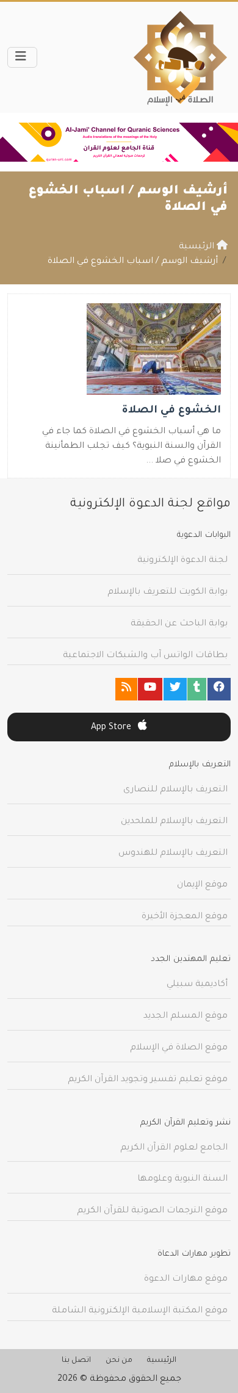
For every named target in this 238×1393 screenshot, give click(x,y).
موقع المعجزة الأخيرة (185, 917)
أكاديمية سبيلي (197, 985)
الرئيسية (161, 1360)
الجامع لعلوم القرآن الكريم (174, 1148)
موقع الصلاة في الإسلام (179, 1048)
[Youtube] (150, 689)
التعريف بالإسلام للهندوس (173, 853)
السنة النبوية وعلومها (182, 1179)
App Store (112, 728)
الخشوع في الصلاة (171, 411)
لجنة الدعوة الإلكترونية (182, 561)
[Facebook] (219, 689)
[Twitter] (175, 689)
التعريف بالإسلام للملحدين (174, 822)
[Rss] (126, 689)
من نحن (119, 1360)
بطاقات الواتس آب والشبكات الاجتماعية (145, 656)
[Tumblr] (196, 689)
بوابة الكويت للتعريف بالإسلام (167, 592)
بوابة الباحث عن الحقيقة (179, 624)
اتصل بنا (76, 1360)
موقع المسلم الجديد (185, 1016)
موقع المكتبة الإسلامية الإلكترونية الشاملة (140, 1311)
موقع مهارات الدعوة (186, 1279)
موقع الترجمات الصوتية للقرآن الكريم (152, 1211)
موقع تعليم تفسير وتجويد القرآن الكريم (148, 1080)
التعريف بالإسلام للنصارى (175, 790)
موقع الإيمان (202, 885)
